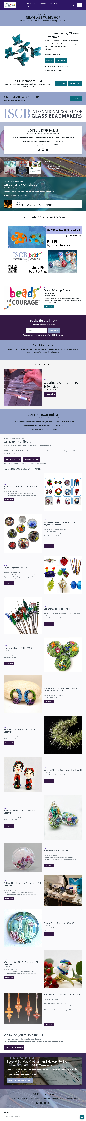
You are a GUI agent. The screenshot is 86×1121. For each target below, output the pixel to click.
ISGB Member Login (32, 459)
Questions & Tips (52, 3)
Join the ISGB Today (13, 459)
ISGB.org (6, 1112)
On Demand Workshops (39, 3)
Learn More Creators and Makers (19, 1080)
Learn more (61, 60)
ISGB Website (27, 3)
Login (73, 5)
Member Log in (75, 83)
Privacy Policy (18, 1116)
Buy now (49, 60)
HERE (32, 141)
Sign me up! (54, 330)
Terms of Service (8, 1116)
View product (48, 306)
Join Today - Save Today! (14, 1047)
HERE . (56, 145)
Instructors (26, 6)
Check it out (76, 98)
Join (79, 5)
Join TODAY (60, 83)
